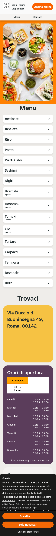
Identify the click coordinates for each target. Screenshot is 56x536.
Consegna (17, 380)
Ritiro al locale (17, 389)
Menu (17, 17)
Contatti (37, 17)
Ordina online (43, 7)
